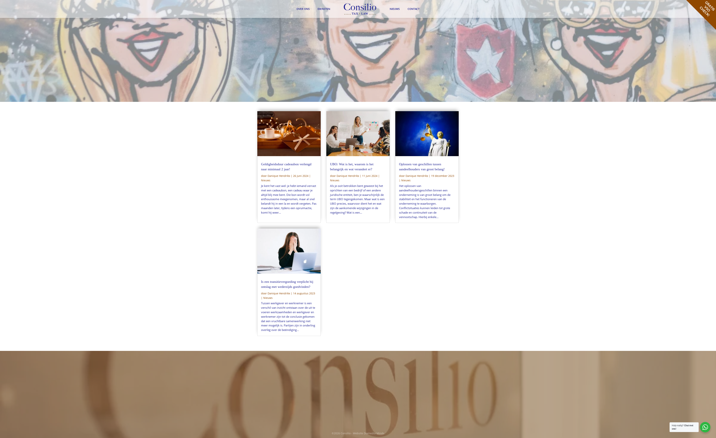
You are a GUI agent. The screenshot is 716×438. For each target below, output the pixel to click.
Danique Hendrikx (279, 176)
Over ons (303, 9)
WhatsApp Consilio (326, 407)
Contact (414, 9)
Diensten (324, 9)
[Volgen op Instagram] (382, 412)
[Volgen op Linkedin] (374, 412)
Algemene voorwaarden (431, 379)
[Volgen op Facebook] (367, 412)
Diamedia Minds (374, 433)
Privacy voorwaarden (429, 384)
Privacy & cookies (427, 368)
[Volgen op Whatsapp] (390, 412)
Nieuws (395, 9)
